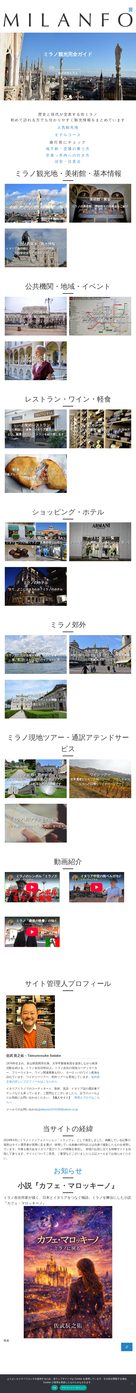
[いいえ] (131, 1383)
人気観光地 (68, 127)
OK (54, 1387)
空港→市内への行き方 (68, 155)
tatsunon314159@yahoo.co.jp (59, 1109)
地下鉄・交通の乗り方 (68, 149)
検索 (6, 1340)
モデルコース (68, 135)
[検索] (126, 1347)
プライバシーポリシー (73, 1387)
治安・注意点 (68, 161)
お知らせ (68, 1171)
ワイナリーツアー (68, 73)
